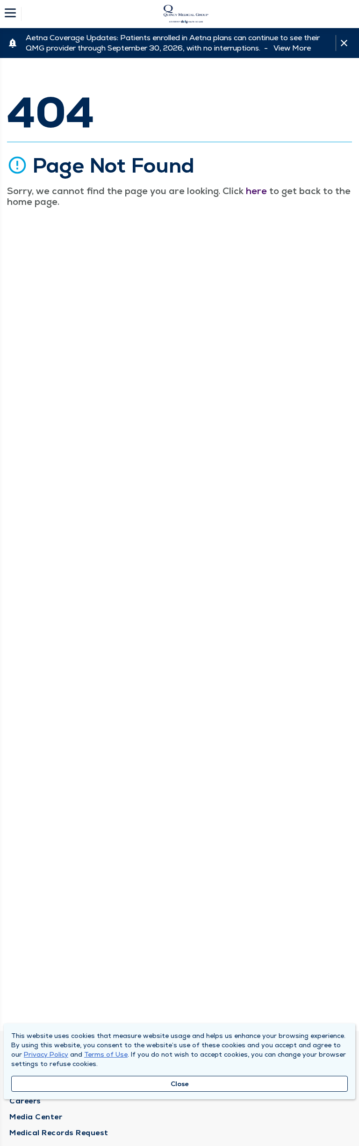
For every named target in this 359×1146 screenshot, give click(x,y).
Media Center (35, 1117)
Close (180, 1084)
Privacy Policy (46, 1054)
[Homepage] (185, 14)
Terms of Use (106, 1054)
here (256, 191)
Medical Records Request (58, 1133)
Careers (25, 1101)
